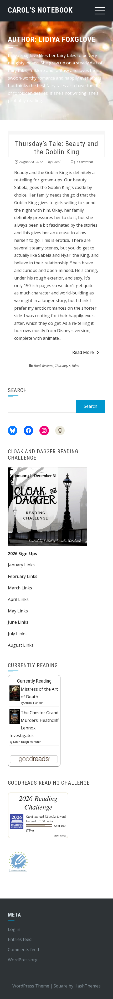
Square (61, 986)
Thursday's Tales (67, 365)
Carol (56, 161)
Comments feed (23, 949)
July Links (17, 634)
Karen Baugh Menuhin (27, 742)
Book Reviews (43, 365)
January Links (21, 565)
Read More (83, 352)
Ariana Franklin (34, 703)
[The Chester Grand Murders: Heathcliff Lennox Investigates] (14, 716)
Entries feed (20, 939)
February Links (22, 576)
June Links (18, 622)
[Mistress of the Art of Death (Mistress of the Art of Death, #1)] (14, 692)
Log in (14, 929)
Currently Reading (34, 681)
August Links (21, 645)
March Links (20, 588)
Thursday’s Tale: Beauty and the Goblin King (56, 148)
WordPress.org (23, 960)
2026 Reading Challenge (38, 802)
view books (60, 835)
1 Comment (84, 161)
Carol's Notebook (40, 10)
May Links (18, 611)
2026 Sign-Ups (22, 553)
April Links (18, 599)
